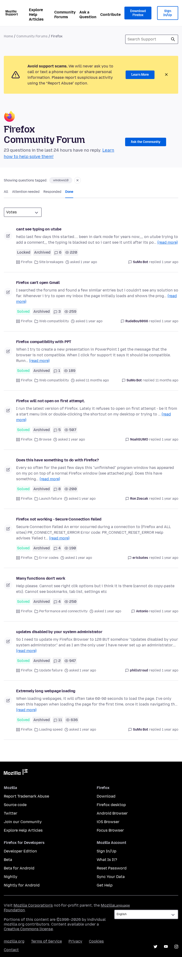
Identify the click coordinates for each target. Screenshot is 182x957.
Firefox (26, 262)
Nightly (10, 876)
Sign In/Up (167, 13)
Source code (15, 805)
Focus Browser (110, 830)
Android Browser (112, 813)
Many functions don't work (40, 578)
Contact (11, 950)
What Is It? (107, 859)
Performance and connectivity (63, 611)
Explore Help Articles (36, 15)
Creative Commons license (28, 929)
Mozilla (15, 773)
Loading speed (51, 730)
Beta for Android (19, 868)
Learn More (140, 75)
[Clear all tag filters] (77, 180)
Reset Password (112, 868)
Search (173, 39)
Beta (8, 859)
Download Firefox (138, 13)
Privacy (75, 941)
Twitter (10, 813)
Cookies (96, 941)
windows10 (60, 180)
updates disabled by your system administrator (59, 632)
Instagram (176, 946)
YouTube (166, 946)
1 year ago (170, 262)
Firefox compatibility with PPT (43, 342)
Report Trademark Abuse (26, 796)
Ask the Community (145, 142)
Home (8, 36)
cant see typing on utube (38, 229)
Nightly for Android (22, 885)
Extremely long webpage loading (45, 691)
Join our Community (23, 822)
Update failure (51, 670)
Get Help (105, 885)
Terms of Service (46, 941)
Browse (45, 439)
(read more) (167, 242)
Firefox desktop (111, 805)
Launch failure (50, 499)
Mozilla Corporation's (33, 905)
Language (122, 906)
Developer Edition (20, 851)
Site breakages (51, 262)
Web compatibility (54, 321)
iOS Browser (108, 822)
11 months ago (166, 380)
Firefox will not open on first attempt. (50, 401)
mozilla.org (14, 941)
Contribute (110, 14)
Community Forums (65, 14)
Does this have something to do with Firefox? (57, 460)
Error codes (49, 558)
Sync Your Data (111, 876)
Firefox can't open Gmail (38, 282)
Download (106, 796)
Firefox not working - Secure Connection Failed (58, 519)
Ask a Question (87, 14)
